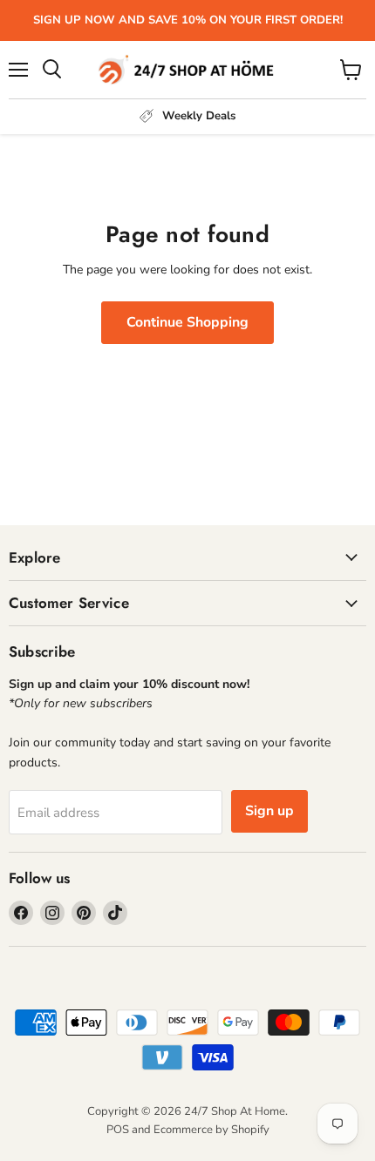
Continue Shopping (187, 322)
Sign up (269, 810)
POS (117, 1129)
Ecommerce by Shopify (211, 1129)
